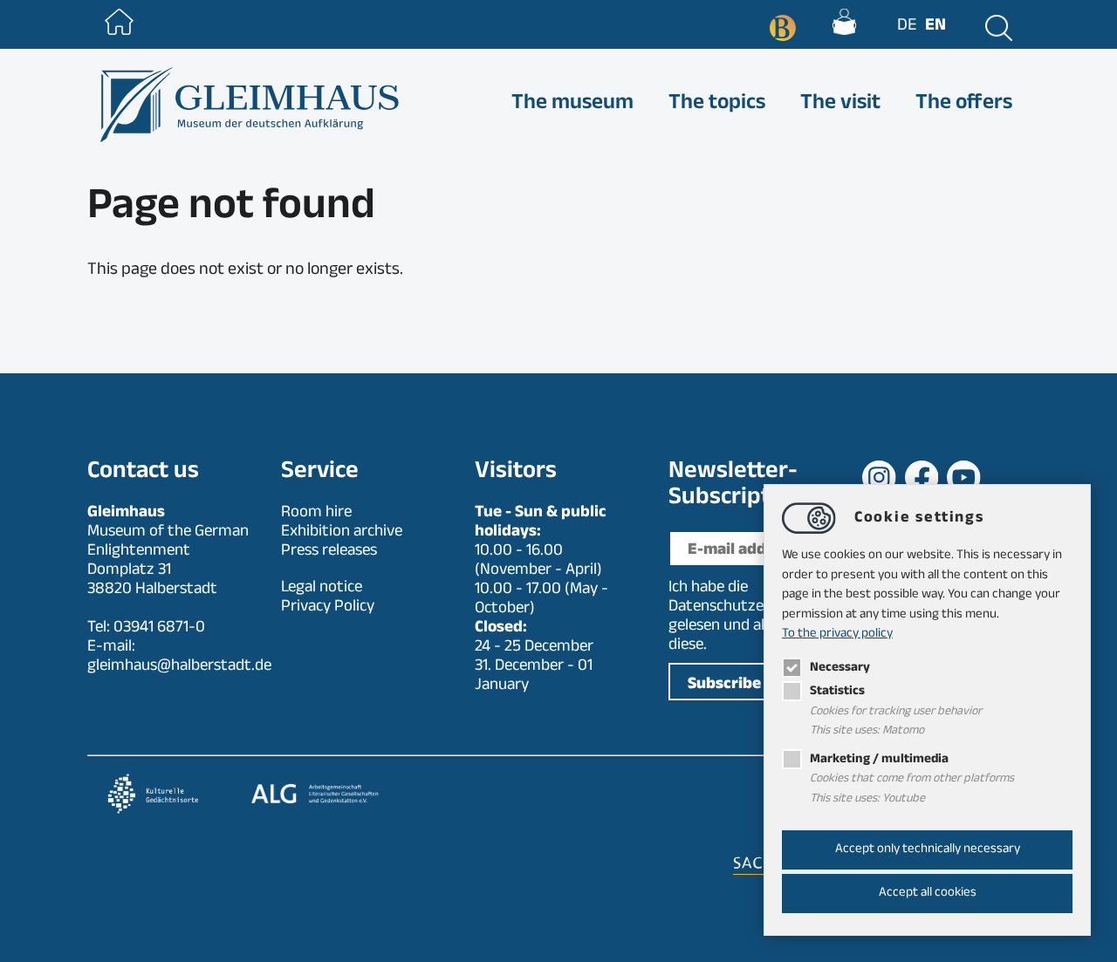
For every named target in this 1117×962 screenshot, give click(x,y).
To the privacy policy (837, 634)
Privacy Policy (327, 608)
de (906, 27)
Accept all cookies (928, 893)
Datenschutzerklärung (744, 608)
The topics (716, 104)
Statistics (837, 692)
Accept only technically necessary (927, 850)
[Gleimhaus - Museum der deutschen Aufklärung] (247, 104)
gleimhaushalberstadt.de (179, 667)
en (935, 27)
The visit (840, 104)
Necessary (840, 668)
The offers (963, 104)
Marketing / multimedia (879, 760)
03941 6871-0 (159, 629)
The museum (572, 104)
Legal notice (321, 589)
